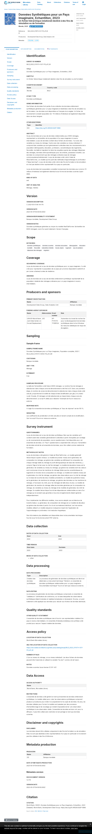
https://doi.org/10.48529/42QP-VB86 (47, 128)
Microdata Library (26, 3)
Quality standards (13, 91)
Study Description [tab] (12, 49)
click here (74, 828)
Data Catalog (39, 3)
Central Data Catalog (14, 9)
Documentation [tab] (39, 49)
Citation (9, 112)
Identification (11, 54)
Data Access (11, 98)
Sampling (10, 76)
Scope (9, 62)
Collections (57, 2)
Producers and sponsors (12, 71)
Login (84, 4)
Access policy (11, 95)
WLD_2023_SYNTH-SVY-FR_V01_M (30, 9)
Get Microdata (36, 26)
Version (9, 58)
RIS (36, 811)
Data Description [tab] (26, 49)
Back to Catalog (12, 820)
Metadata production (14, 108)
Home (5, 9)
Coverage (10, 66)
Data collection (12, 83)
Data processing (12, 87)
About (49, 2)
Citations (67, 2)
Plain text (45, 811)
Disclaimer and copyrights (12, 103)
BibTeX (40, 811)
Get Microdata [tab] (53, 49)
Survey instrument (13, 79)
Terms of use (75, 3)
